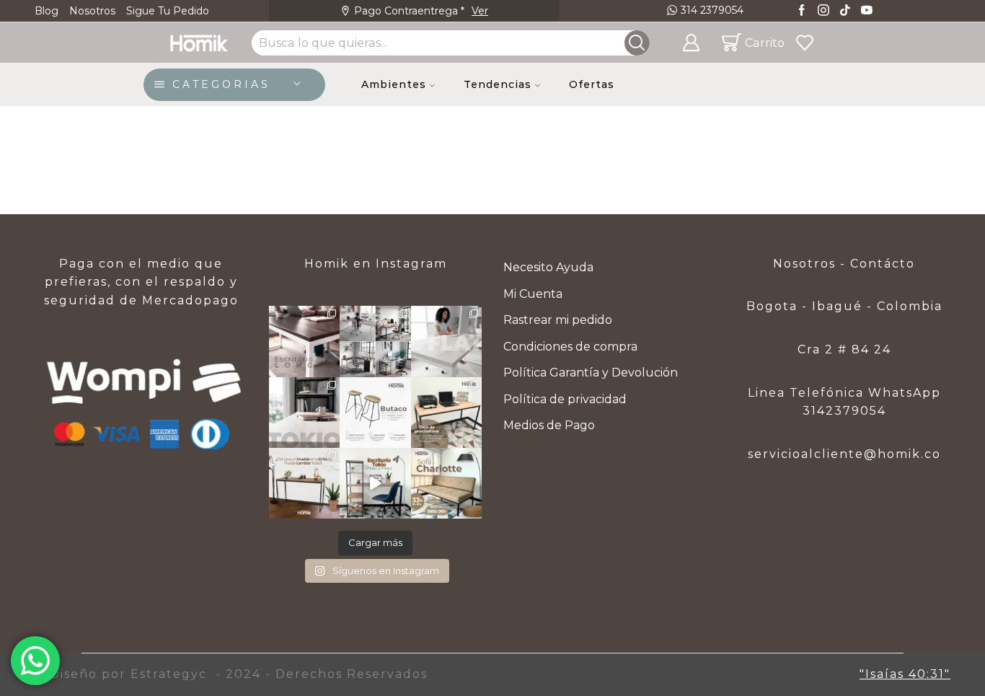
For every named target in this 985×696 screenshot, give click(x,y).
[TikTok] (845, 11)
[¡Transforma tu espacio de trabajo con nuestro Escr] (375, 483)
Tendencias (497, 84)
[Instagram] (823, 11)
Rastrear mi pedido (557, 320)
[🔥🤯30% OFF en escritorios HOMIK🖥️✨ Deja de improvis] (375, 341)
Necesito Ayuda (548, 267)
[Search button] (637, 43)
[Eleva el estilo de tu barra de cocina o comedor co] (375, 412)
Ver (531, 10)
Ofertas (591, 84)
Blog (46, 10)
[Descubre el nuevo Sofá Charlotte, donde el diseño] (446, 483)
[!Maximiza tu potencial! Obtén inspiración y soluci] (446, 412)
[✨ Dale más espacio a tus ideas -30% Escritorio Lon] (304, 341)
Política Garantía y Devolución (590, 372)
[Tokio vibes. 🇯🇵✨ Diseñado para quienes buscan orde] (304, 412)
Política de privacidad (565, 399)
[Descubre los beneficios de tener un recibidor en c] (304, 483)
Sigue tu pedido (167, 10)
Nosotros (92, 10)
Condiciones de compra (570, 346)
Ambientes (393, 84)
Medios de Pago (549, 425)
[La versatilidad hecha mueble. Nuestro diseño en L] (446, 341)
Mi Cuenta (532, 294)
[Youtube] (867, 11)
